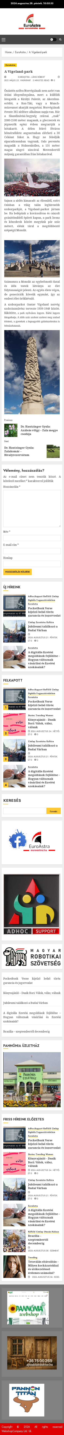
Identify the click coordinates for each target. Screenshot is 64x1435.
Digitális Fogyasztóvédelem (41, 600)
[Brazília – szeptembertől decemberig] (14, 1241)
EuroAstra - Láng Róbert (31, 77)
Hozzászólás (11, 487)
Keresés (12, 800)
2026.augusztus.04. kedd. (46, 1277)
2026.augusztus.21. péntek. (43, 637)
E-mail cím (11, 545)
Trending (40, 715)
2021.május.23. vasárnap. (17, 80)
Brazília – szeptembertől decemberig (26, 1031)
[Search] (60, 39)
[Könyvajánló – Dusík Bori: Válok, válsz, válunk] (14, 724)
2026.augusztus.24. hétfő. (45, 731)
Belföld (47, 596)
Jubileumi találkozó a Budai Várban (43, 628)
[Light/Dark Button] (53, 39)
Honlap (7, 558)
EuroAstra (10, 65)
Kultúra (50, 622)
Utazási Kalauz (51, 1231)
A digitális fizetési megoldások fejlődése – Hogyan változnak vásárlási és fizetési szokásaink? (44, 659)
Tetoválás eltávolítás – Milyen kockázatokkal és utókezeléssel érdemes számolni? (43, 1267)
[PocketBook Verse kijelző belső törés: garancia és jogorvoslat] (14, 605)
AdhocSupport (35, 596)
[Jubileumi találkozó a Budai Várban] (14, 631)
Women (49, 715)
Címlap (55, 596)
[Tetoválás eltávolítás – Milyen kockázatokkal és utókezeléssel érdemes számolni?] (14, 1266)
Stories (31, 715)
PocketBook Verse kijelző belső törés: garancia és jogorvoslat (44, 612)
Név (6, 532)
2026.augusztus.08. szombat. (43, 1251)
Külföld (31, 1231)
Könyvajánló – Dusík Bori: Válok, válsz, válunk (42, 723)
